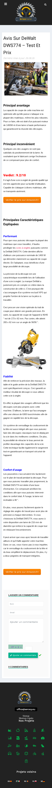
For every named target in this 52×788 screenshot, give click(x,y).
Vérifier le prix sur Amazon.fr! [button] (22, 200)
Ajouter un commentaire (24, 655)
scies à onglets (23, 248)
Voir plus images (26, 349)
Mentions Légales (26, 718)
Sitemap (26, 716)
